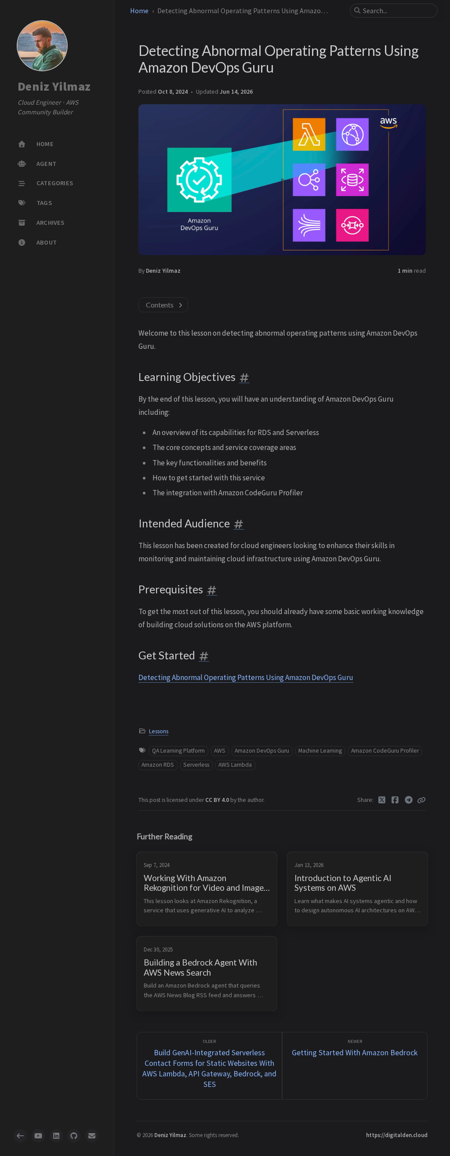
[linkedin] (56, 1136)
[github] (74, 1136)
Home (139, 10)
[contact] (92, 1136)
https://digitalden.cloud (397, 1134)
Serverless (196, 764)
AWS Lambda (235, 764)
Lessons (158, 731)
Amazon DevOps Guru (262, 750)
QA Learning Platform (178, 750)
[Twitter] (382, 800)
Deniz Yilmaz (54, 86)
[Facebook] (395, 800)
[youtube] (38, 1136)
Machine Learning (320, 750)
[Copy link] (421, 800)
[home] (20, 1136)
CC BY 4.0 (217, 800)
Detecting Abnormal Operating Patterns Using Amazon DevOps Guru (245, 677)
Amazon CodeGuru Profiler (385, 750)
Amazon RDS (158, 764)
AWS (219, 750)
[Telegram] (409, 800)
